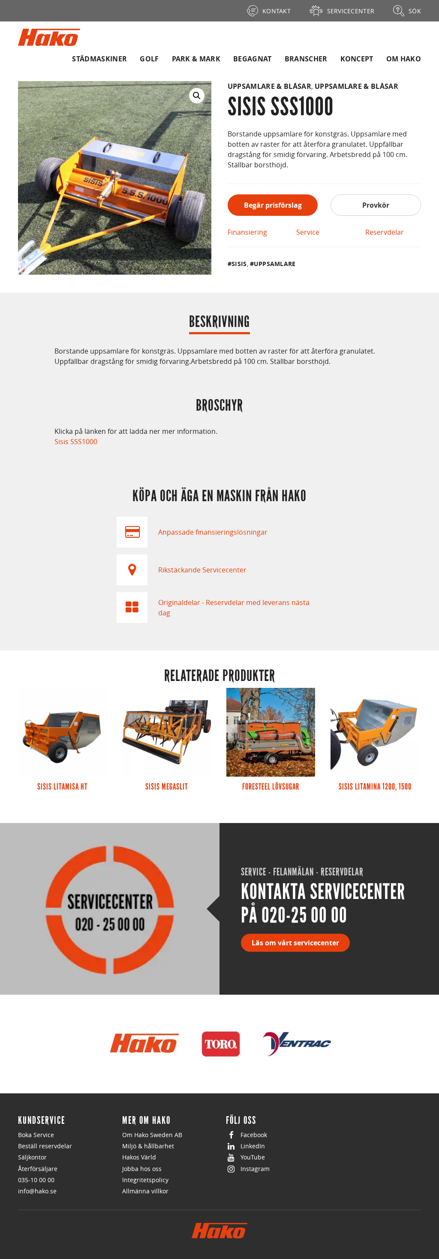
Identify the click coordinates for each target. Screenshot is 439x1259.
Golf (149, 59)
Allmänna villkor (145, 1191)
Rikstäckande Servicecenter (202, 570)
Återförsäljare (37, 1169)
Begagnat (252, 59)
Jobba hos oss (142, 1169)
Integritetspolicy (145, 1180)
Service (307, 232)
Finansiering (247, 232)
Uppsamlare (275, 264)
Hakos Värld (139, 1157)
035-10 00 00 (36, 1180)
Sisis (239, 264)
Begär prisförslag (273, 205)
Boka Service (36, 1135)
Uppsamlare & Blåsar (269, 86)
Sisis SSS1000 (75, 441)
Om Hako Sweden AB (152, 1135)
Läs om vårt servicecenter (295, 942)
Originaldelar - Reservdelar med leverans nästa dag (234, 607)
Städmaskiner (99, 59)
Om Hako (403, 59)
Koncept (356, 59)
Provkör (375, 205)
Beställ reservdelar (45, 1146)
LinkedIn (253, 1146)
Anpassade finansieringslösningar (213, 532)
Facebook (254, 1135)
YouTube (253, 1157)
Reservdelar (384, 232)
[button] (196, 95)
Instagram (255, 1169)
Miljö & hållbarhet (148, 1146)
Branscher (306, 59)
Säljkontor (32, 1157)
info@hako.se (37, 1191)
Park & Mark (196, 59)
